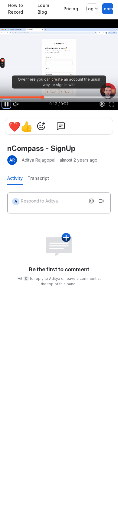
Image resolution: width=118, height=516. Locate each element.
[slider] (59, 97)
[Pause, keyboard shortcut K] (6, 104)
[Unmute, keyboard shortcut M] (16, 104)
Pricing (71, 8)
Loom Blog (43, 9)
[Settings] (102, 104)
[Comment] (61, 126)
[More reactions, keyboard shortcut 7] (41, 126)
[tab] (15, 180)
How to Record (15, 9)
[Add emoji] (91, 201)
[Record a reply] (101, 201)
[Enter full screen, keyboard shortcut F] (111, 104)
